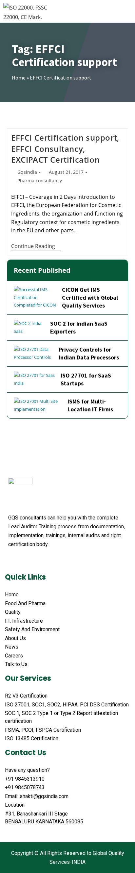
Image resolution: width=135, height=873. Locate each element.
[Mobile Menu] (128, 11)
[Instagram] (61, 560)
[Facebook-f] (11, 560)
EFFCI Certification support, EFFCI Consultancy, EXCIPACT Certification (65, 148)
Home (19, 77)
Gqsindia (27, 172)
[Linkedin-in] (49, 560)
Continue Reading (36, 246)
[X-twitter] (24, 560)
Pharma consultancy (39, 180)
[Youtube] (36, 560)
